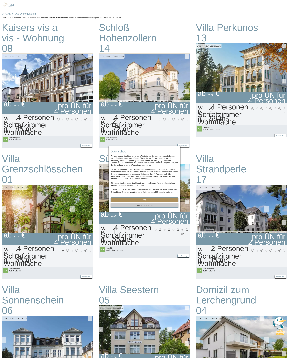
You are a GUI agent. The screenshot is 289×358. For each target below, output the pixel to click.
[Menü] (274, 6)
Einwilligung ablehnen (145, 205)
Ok (144, 200)
